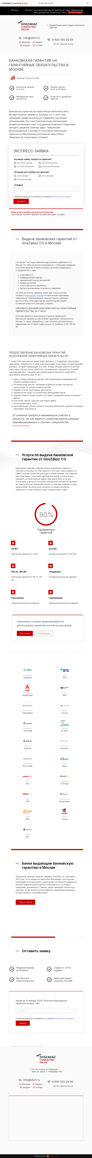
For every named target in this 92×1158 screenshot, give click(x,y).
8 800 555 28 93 (46, 3)
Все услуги (25, 633)
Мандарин (53, 1156)
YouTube (38, 45)
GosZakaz (14, 3)
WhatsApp (26, 42)
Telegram (38, 42)
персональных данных (62, 197)
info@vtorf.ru (31, 38)
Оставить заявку (75, 12)
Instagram (26, 45)
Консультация (44, 633)
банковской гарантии (34, 295)
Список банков (25, 902)
